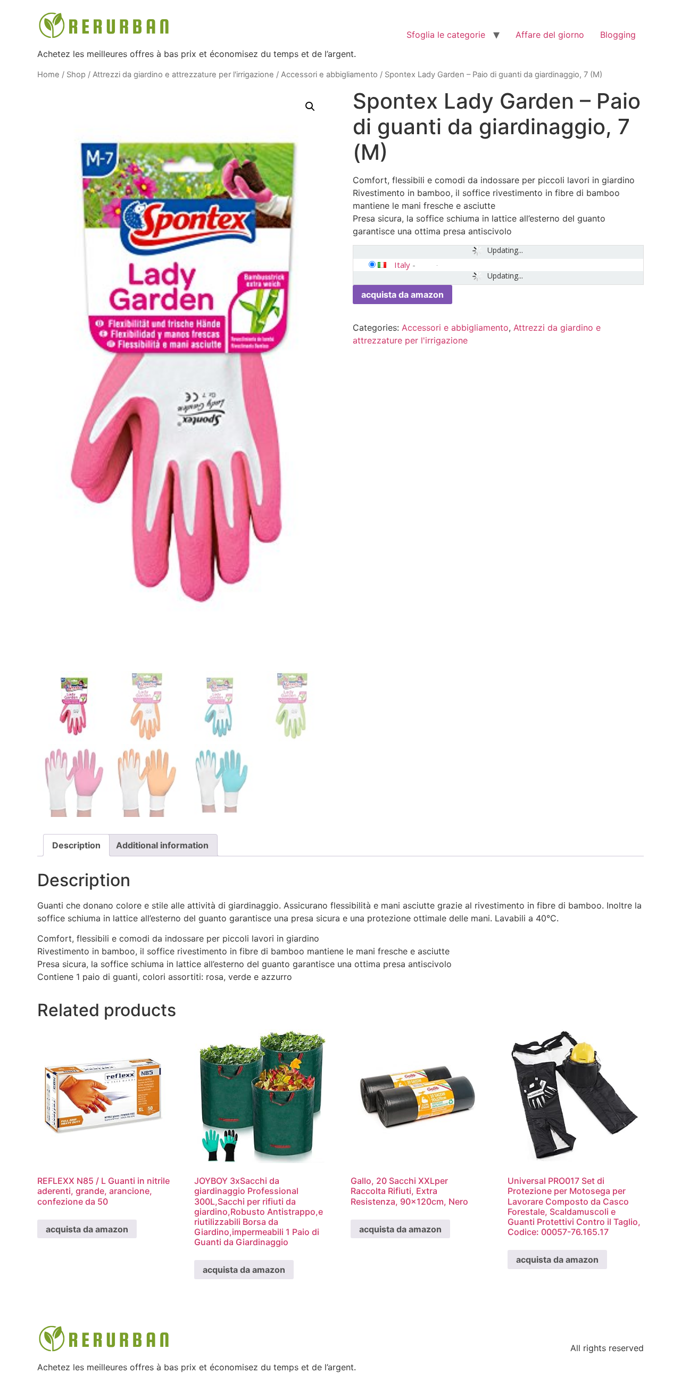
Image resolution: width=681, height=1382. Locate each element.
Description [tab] (76, 845)
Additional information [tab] (162, 845)
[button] (310, 106)
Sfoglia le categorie (445, 34)
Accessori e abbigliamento (329, 74)
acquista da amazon (402, 294)
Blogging (618, 34)
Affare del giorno (550, 34)
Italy (402, 264)
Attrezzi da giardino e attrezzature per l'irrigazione (183, 74)
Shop (76, 74)
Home (48, 74)
